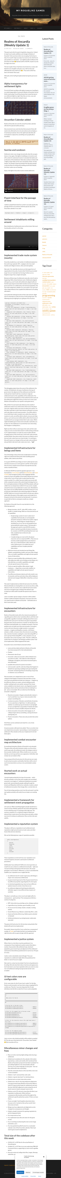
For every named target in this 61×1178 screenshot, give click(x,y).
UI (42, 309)
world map (53, 314)
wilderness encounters (46, 314)
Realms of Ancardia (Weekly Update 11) (49, 171)
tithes (50, 307)
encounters (45, 286)
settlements (45, 303)
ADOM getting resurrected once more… (49, 79)
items (47, 289)
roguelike (49, 297)
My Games (7, 28)
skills (50, 303)
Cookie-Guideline (24, 1176)
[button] (44, 1156)
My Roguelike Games (30, 10)
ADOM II (44, 239)
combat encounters (49, 280)
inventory (44, 289)
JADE (43, 251)
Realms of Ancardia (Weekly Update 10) (49, 201)
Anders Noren (49, 1173)
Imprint (39, 1176)
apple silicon (44, 274)
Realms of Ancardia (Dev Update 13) (48, 51)
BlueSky (39, 28)
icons (52, 287)
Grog (43, 248)
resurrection (44, 297)
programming (48, 295)
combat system (46, 282)
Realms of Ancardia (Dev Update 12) (48, 139)
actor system (47, 272)
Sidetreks (17, 28)
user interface (46, 308)
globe (43, 287)
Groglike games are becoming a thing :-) (49, 109)
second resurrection (45, 299)
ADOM (45, 75)
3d (42, 272)
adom (51, 272)
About (26, 28)
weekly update (49, 311)
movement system (51, 291)
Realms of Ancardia (48, 46)
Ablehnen (28, 1172)
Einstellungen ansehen (38, 1172)
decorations (44, 284)
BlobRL (44, 242)
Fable (12, 931)
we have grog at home (46, 312)
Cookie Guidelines (13, 1165)
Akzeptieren (20, 1172)
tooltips (54, 307)
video (51, 308)
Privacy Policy (33, 1176)
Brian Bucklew (28, 472)
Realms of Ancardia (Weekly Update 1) (17, 43)
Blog (32, 28)
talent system (45, 307)
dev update (49, 284)
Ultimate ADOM (46, 257)
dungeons (54, 284)
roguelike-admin (18, 48)
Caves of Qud (15, 472)
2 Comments (29, 48)
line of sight (44, 291)
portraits (44, 293)
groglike (48, 287)
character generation (48, 276)
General (45, 104)
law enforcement (53, 289)
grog (46, 287)
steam (49, 305)
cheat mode (44, 278)
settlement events (46, 301)
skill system (45, 305)
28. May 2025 (7, 48)
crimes (52, 282)
